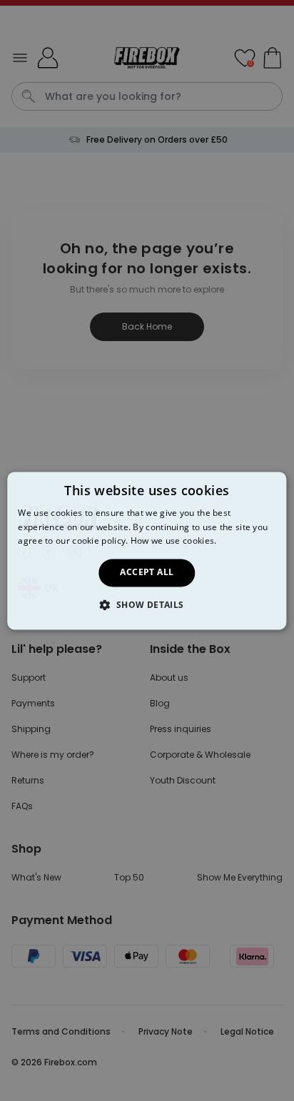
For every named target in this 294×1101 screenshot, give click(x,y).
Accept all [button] (146, 573)
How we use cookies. (174, 541)
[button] (146, 604)
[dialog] (146, 550)
